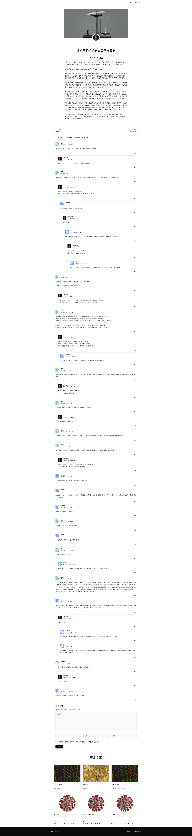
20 (95, 823)
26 (109, 823)
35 (130, 823)
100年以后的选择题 (88, 814)
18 (91, 823)
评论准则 (137, 2)
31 (121, 823)
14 (83, 823)
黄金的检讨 (86, 784)
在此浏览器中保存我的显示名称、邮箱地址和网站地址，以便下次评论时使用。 (79, 742)
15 (85, 823)
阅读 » (55, 791)
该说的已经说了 (58, 784)
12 (79, 823)
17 (89, 823)
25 (107, 823)
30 (119, 823)
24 (104, 823)
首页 (131, 2)
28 (114, 823)
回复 (135, 153)
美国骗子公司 (116, 784)
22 (100, 823)
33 (125, 823)
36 (132, 823)
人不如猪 (114, 814)
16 (87, 823)
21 (97, 823)
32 (123, 823)
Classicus (65, 157)
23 (102, 823)
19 (93, 823)
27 (112, 823)
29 (116, 823)
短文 (101, 58)
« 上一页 (56, 823)
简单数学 (56, 814)
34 (128, 823)
